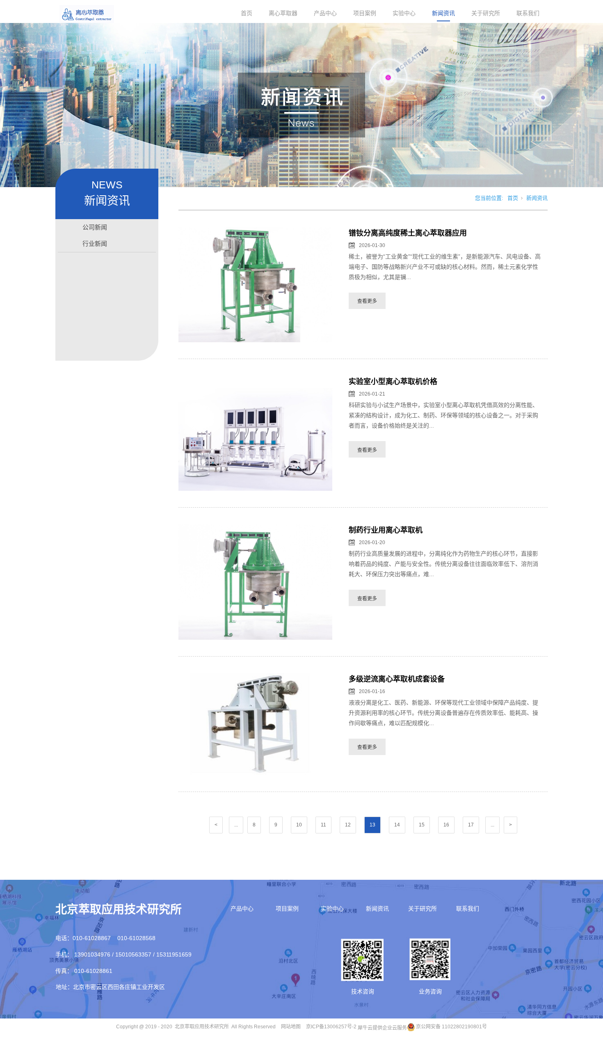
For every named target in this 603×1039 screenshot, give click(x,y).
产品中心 (325, 13)
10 (299, 825)
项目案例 (364, 13)
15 (422, 825)
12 (348, 825)
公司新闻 (94, 227)
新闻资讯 (443, 13)
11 (323, 825)
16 (446, 825)
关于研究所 (485, 13)
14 (397, 825)
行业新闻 (94, 243)
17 (471, 825)
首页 (246, 13)
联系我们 (527, 13)
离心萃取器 (283, 13)
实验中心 (404, 13)
